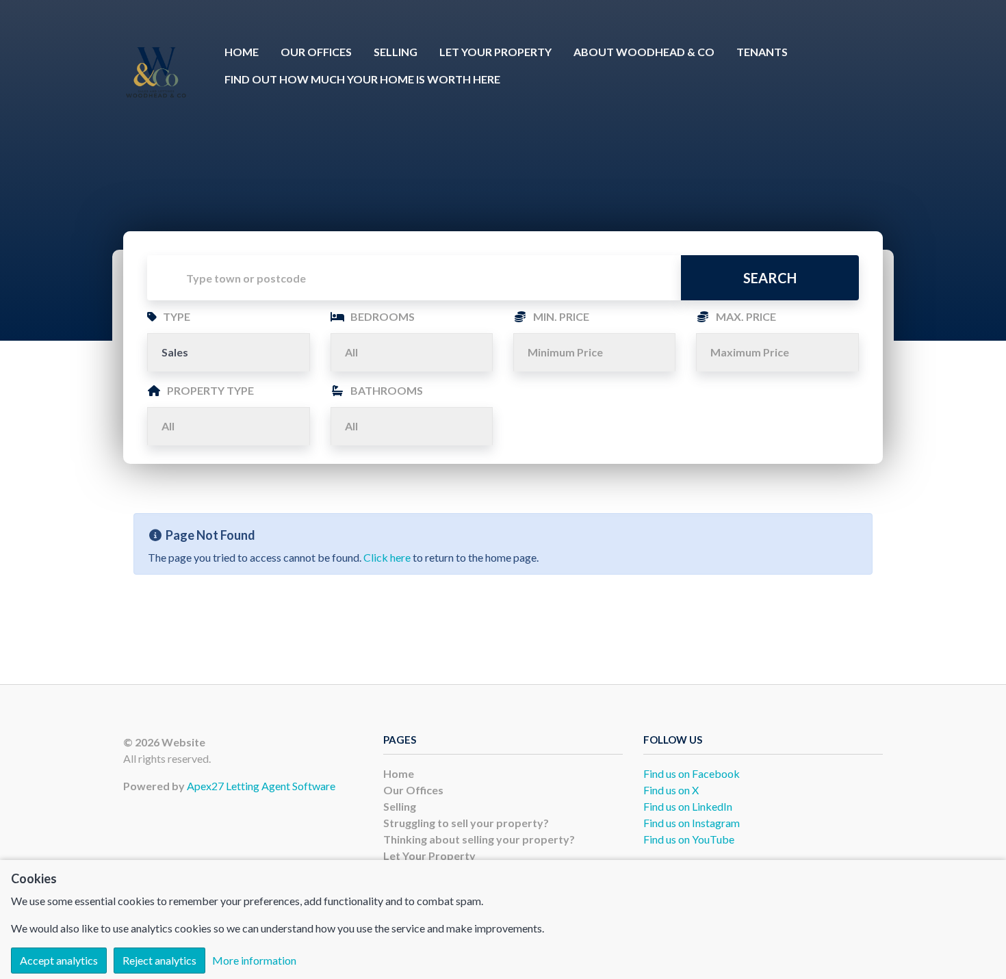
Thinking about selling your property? (479, 839)
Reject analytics (159, 960)
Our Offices (316, 51)
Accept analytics (59, 960)
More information (254, 960)
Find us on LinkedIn (687, 806)
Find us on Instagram (691, 822)
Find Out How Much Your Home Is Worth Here (362, 79)
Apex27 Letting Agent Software (261, 785)
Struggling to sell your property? (466, 822)
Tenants (762, 51)
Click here (387, 557)
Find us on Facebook (691, 773)
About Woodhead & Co (643, 51)
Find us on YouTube (688, 839)
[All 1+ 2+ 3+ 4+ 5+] (412, 352)
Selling (395, 51)
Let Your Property (495, 51)
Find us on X (671, 789)
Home (241, 51)
